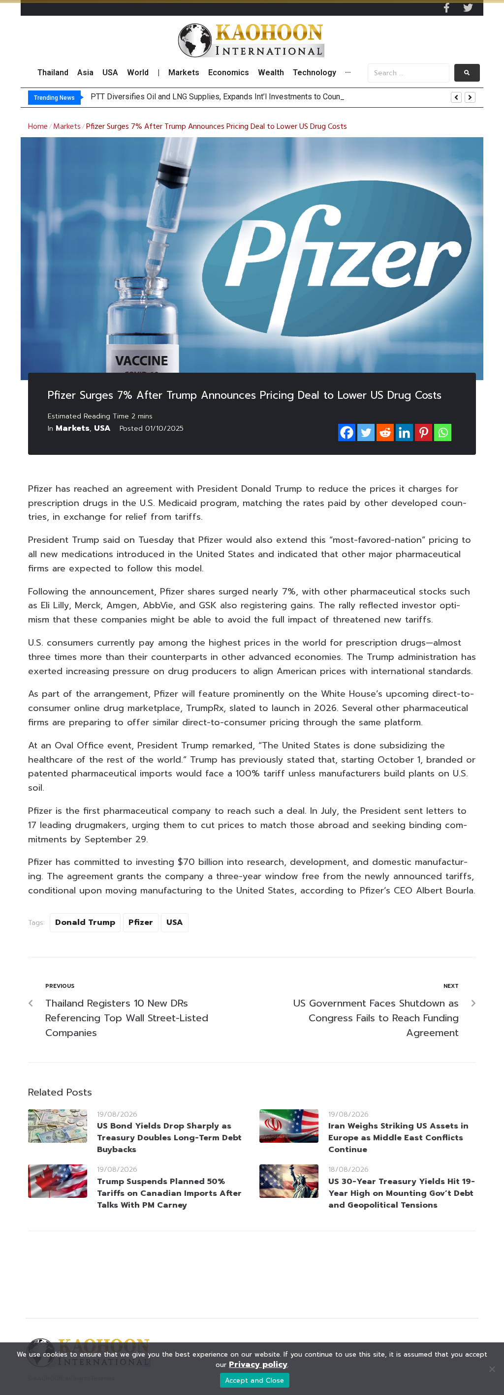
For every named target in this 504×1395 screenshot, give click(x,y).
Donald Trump (85, 922)
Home (38, 127)
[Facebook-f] (446, 8)
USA (102, 428)
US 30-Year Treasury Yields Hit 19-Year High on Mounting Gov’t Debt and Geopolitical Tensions (401, 1193)
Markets (67, 127)
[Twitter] (468, 8)
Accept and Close (254, 1380)
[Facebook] (346, 432)
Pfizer (140, 922)
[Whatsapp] (442, 432)
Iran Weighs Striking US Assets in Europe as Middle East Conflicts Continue (398, 1138)
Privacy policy (258, 1364)
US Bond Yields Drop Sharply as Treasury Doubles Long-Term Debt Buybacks (169, 1138)
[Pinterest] (423, 432)
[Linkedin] (404, 432)
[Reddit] (385, 432)
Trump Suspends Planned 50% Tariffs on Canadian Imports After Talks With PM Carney (169, 1193)
